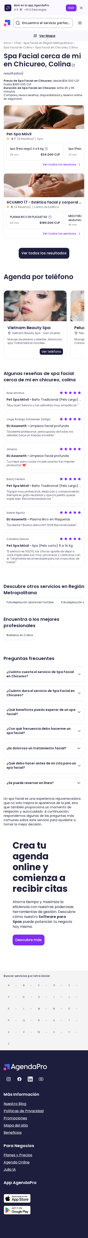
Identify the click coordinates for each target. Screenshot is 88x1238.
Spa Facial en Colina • (19, 47)
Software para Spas (39, 919)
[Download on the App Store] (20, 1196)
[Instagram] (9, 1079)
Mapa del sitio (16, 1125)
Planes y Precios (18, 1155)
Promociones (15, 1118)
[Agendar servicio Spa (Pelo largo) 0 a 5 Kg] (35, 151)
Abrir (71, 8)
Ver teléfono (51, 351)
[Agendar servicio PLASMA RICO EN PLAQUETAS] (35, 219)
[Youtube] (41, 1079)
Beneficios (13, 1132)
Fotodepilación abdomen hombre (30, 602)
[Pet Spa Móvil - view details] (44, 117)
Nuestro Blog (15, 1103)
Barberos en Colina (20, 635)
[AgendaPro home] (7, 23)
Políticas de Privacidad (24, 1111)
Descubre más (28, 939)
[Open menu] (79, 22)
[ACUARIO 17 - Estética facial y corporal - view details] (44, 185)
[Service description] (46, 148)
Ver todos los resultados (44, 253)
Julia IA (10, 1169)
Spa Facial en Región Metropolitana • (48, 43)
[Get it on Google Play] (20, 1209)
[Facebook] (19, 1079)
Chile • (18, 43)
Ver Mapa (47, 36)
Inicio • (8, 43)
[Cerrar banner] (81, 8)
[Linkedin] (30, 1079)
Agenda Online (17, 1162)
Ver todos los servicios (59, 164)
